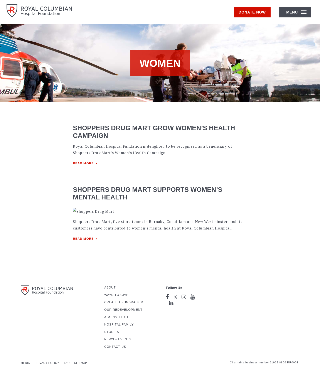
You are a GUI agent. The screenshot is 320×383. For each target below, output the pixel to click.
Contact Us (115, 346)
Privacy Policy (47, 363)
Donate (252, 12)
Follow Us (174, 288)
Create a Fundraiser (123, 302)
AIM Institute (116, 317)
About (110, 287)
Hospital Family (119, 324)
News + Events (117, 339)
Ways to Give (116, 295)
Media (25, 363)
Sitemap (80, 363)
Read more (83, 163)
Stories (111, 332)
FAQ (67, 363)
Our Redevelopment (123, 309)
